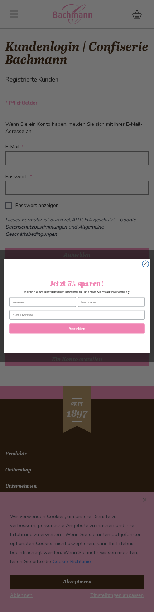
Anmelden (77, 328)
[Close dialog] (145, 264)
